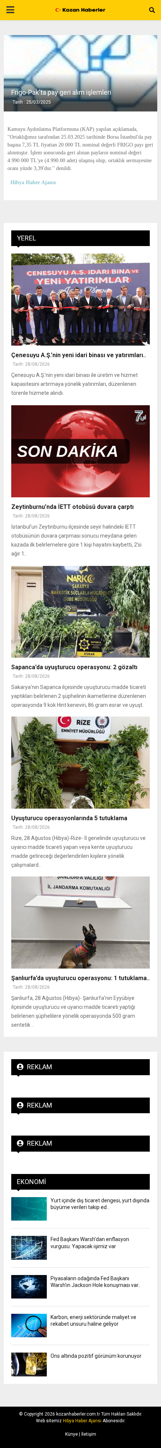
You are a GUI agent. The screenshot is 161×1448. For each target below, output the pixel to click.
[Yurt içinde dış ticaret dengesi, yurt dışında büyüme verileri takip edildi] (29, 1209)
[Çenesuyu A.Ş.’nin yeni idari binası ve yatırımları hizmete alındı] (80, 300)
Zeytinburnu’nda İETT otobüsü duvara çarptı (72, 506)
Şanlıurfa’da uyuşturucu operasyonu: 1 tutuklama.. (80, 978)
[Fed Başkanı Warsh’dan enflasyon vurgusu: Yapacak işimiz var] (29, 1247)
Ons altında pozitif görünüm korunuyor (96, 1356)
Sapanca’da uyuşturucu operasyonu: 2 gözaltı (74, 667)
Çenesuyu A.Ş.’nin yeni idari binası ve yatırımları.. (78, 355)
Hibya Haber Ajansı (82, 1420)
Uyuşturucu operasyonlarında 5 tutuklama (69, 818)
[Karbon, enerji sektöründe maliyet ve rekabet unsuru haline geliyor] (29, 1325)
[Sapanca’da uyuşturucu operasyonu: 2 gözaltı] (80, 612)
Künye (71, 1434)
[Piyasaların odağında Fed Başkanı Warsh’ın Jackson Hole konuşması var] (29, 1287)
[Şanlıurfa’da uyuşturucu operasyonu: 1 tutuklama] (80, 922)
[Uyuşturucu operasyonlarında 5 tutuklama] (80, 763)
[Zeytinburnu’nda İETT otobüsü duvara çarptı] (80, 451)
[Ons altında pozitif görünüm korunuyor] (29, 1364)
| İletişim (87, 1434)
